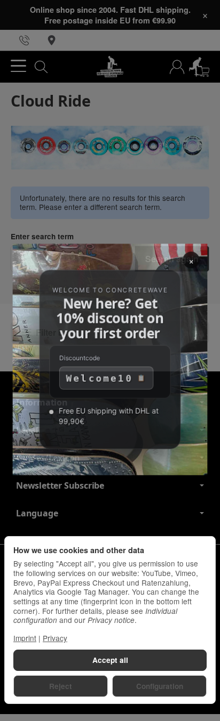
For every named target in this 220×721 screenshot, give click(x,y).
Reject (60, 686)
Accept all (110, 660)
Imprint (24, 638)
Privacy (55, 638)
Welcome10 (99, 379)
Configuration (159, 686)
